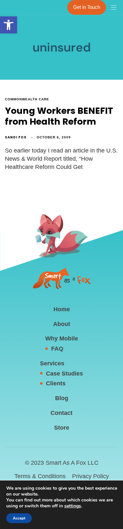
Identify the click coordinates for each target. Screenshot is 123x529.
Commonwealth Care (27, 99)
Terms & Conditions (40, 476)
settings (72, 506)
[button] (8, 24)
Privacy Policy (90, 476)
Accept (19, 518)
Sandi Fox (16, 137)
